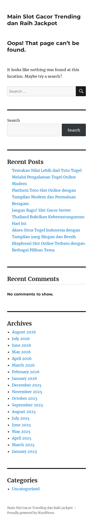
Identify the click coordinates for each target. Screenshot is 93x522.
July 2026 (21, 338)
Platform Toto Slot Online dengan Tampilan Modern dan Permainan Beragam (44, 197)
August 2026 (24, 332)
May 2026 (21, 352)
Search (13, 120)
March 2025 (23, 444)
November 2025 (27, 391)
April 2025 (21, 438)
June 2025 (21, 424)
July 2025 (21, 418)
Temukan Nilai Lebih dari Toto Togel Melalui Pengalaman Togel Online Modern (47, 177)
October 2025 (24, 398)
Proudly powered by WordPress (30, 513)
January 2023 (24, 451)
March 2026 (23, 365)
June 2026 (21, 345)
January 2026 (24, 378)
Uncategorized (26, 488)
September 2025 (27, 405)
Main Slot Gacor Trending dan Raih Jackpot (44, 20)
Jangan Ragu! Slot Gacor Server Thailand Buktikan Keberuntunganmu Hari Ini (48, 217)
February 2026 (26, 371)
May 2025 (21, 431)
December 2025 (26, 385)
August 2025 (24, 411)
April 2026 (22, 358)
